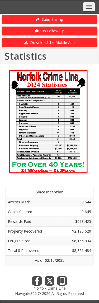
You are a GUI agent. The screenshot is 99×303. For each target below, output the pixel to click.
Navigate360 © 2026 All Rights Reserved (49, 293)
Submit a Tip (51, 19)
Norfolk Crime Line (50, 288)
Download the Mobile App (51, 42)
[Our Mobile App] (62, 282)
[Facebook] (37, 282)
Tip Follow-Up (51, 30)
